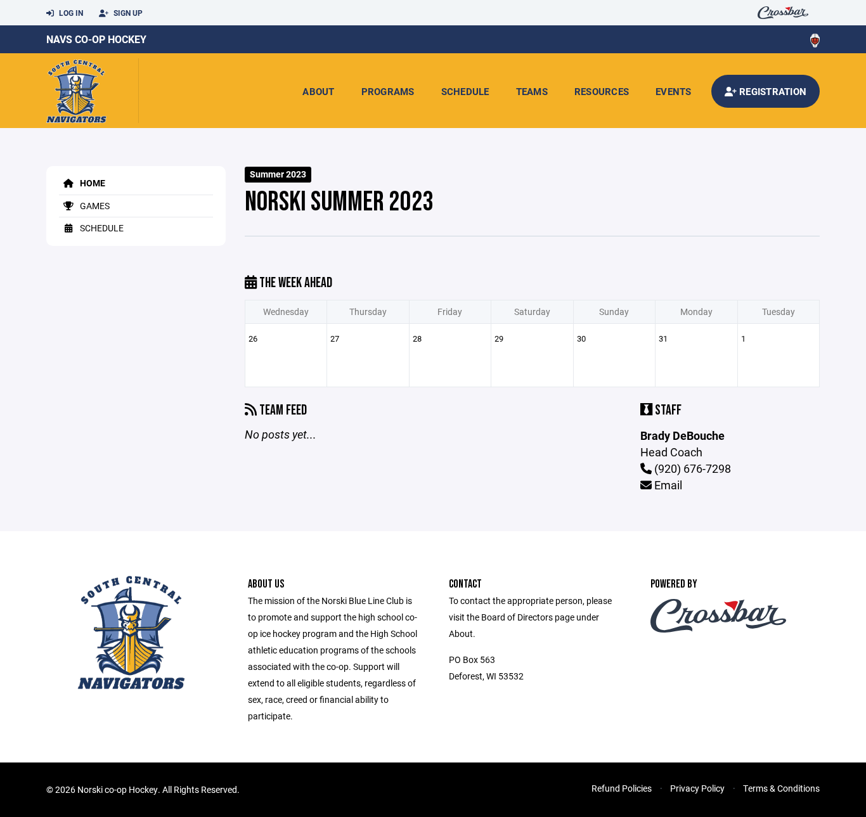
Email (667, 484)
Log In (70, 13)
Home (91, 183)
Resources (601, 91)
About (318, 91)
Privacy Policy (697, 788)
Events (674, 91)
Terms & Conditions (781, 788)
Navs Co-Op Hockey (96, 39)
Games (94, 206)
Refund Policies (621, 788)
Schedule (465, 91)
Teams (532, 91)
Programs (388, 91)
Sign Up (127, 13)
